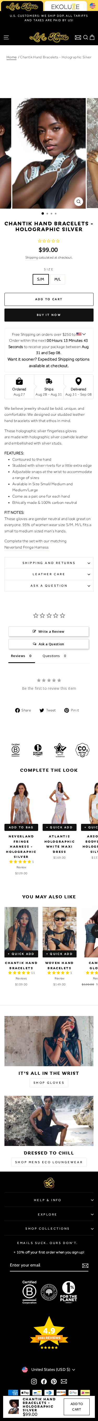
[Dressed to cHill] (49, 1121)
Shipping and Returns (49, 563)
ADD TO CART (77, 1406)
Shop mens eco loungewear (49, 1162)
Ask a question (49, 585)
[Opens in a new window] (34, 1381)
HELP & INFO (48, 1200)
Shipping (31, 257)
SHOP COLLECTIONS (47, 1228)
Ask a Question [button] (51, 644)
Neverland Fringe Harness (26, 547)
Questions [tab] (51, 655)
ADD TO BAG (21, 827)
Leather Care (49, 574)
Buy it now (49, 314)
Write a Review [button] (51, 631)
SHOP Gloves (49, 1083)
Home (11, 57)
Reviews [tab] (18, 655)
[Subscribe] (85, 1265)
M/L (57, 279)
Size (49, 269)
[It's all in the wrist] (49, 1041)
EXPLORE (47, 1214)
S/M (40, 279)
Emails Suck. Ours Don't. (47, 1243)
